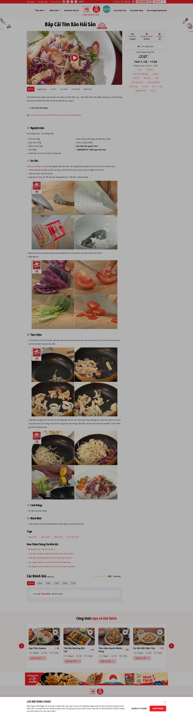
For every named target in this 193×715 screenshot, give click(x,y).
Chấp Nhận (157, 708)
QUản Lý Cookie (139, 708)
